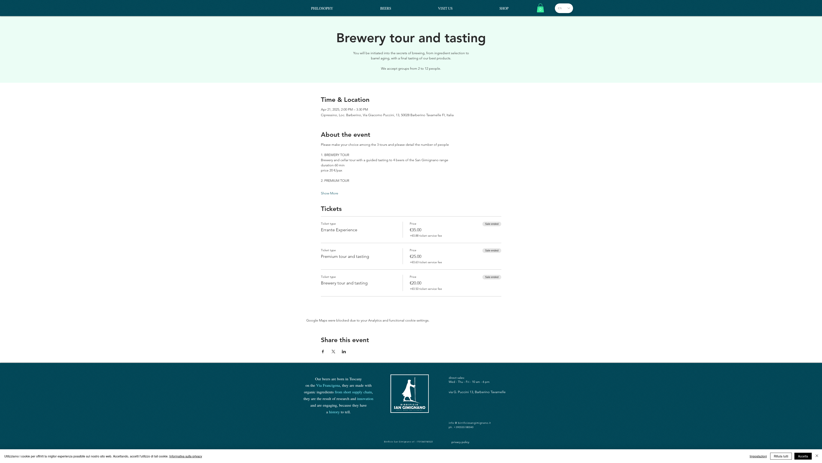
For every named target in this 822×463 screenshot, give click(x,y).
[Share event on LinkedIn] (344, 351)
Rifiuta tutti (781, 456)
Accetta (803, 456)
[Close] (816, 456)
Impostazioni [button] (758, 456)
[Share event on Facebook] (323, 351)
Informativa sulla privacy (185, 456)
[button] (540, 7)
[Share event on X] (333, 351)
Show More (329, 193)
